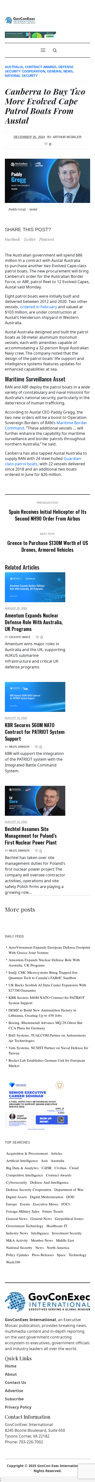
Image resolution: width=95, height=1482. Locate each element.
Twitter (29, 239)
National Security (21, 76)
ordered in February (38, 306)
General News (60, 71)
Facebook (12, 239)
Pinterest (46, 239)
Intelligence (40, 1233)
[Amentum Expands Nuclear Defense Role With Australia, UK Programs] (35, 587)
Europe (11, 1204)
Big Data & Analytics (22, 1167)
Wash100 (13, 1262)
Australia (14, 67)
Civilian (60, 1167)
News (39, 1247)
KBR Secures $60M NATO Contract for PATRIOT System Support (35, 731)
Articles (56, 1153)
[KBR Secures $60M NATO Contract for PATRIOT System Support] (35, 697)
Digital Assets (16, 1196)
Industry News (17, 1233)
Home (10, 1366)
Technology (78, 1254)
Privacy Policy (18, 1407)
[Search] (54, 50)
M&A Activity (17, 1240)
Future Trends (52, 1211)
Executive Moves (45, 1204)
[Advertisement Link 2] (36, 1104)
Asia (44, 1160)
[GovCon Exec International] (20, 20)
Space (61, 1254)
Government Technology (25, 1225)
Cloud (74, 1167)
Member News (42, 1240)
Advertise (14, 1390)
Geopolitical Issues (69, 1218)
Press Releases (43, 1254)
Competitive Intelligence (24, 1175)
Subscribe (14, 1399)
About (11, 1374)
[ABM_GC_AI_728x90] (30, 34)
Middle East (65, 1240)
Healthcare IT (57, 1225)
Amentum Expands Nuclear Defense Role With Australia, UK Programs (34, 621)
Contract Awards (41, 67)
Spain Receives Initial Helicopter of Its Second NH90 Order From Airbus (47, 515)
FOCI (65, 1204)
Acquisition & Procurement (27, 1153)
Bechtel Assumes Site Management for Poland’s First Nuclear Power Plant (31, 835)
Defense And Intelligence (49, 1182)
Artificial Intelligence (22, 1160)
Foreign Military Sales (22, 1211)
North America (58, 1247)
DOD (70, 1196)
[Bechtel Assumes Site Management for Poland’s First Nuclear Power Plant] (35, 801)
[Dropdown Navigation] (43, 50)
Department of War (68, 1189)
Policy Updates (17, 1254)
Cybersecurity (16, 1182)
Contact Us (15, 1382)
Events (25, 1204)
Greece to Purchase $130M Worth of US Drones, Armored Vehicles (47, 546)
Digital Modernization (46, 1196)
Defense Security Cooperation (28, 1189)
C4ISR (47, 1167)
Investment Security (67, 1233)
